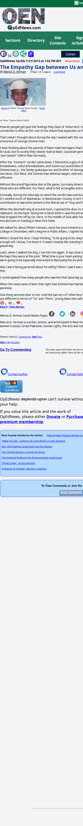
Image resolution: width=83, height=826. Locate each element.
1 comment (59, 71)
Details (42, 108)
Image (4, 108)
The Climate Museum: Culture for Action (23, 452)
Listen (70, 54)
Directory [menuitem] (35, 40)
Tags (37, 336)
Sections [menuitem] (12, 40)
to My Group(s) (10, 342)
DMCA (23, 110)
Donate (53, 416)
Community (24, 336)
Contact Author (18, 374)
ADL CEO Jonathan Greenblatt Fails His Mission (26, 446)
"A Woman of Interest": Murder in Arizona (23, 468)
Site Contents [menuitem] (58, 40)
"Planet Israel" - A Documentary (18, 463)
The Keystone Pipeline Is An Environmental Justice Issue (31, 457)
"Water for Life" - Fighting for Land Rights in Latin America (33, 440)
